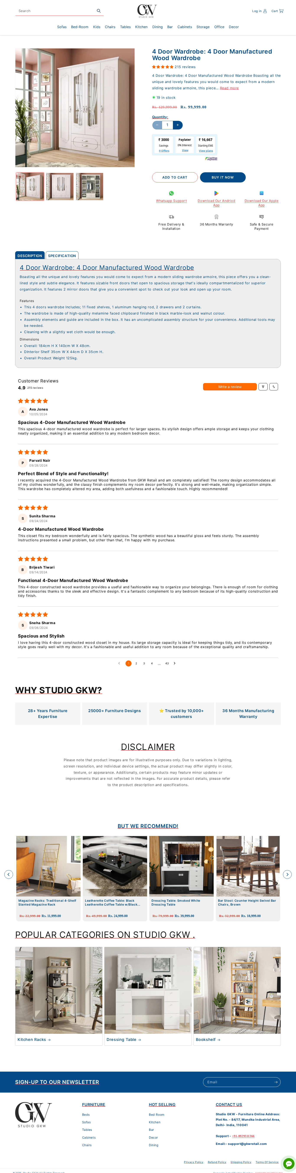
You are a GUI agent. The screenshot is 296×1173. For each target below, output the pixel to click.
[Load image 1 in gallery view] (30, 186)
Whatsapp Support (171, 201)
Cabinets (89, 1137)
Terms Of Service (267, 1162)
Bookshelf (206, 1039)
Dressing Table (121, 1039)
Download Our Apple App (262, 203)
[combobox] (59, 11)
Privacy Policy (193, 1162)
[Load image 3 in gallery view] (89, 186)
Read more (229, 88)
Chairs (87, 1145)
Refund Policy (217, 1162)
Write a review (230, 387)
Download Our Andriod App (216, 203)
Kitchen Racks (32, 1039)
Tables (87, 1130)
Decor (153, 1137)
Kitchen (154, 1122)
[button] (277, 11)
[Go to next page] (175, 663)
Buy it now (223, 177)
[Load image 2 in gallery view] (59, 186)
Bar (151, 1130)
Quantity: (160, 117)
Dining (154, 1145)
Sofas (86, 1122)
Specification (62, 256)
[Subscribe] (276, 1082)
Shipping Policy (241, 1162)
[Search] (99, 11)
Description (30, 256)
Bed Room (156, 1115)
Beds (86, 1115)
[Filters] (263, 386)
